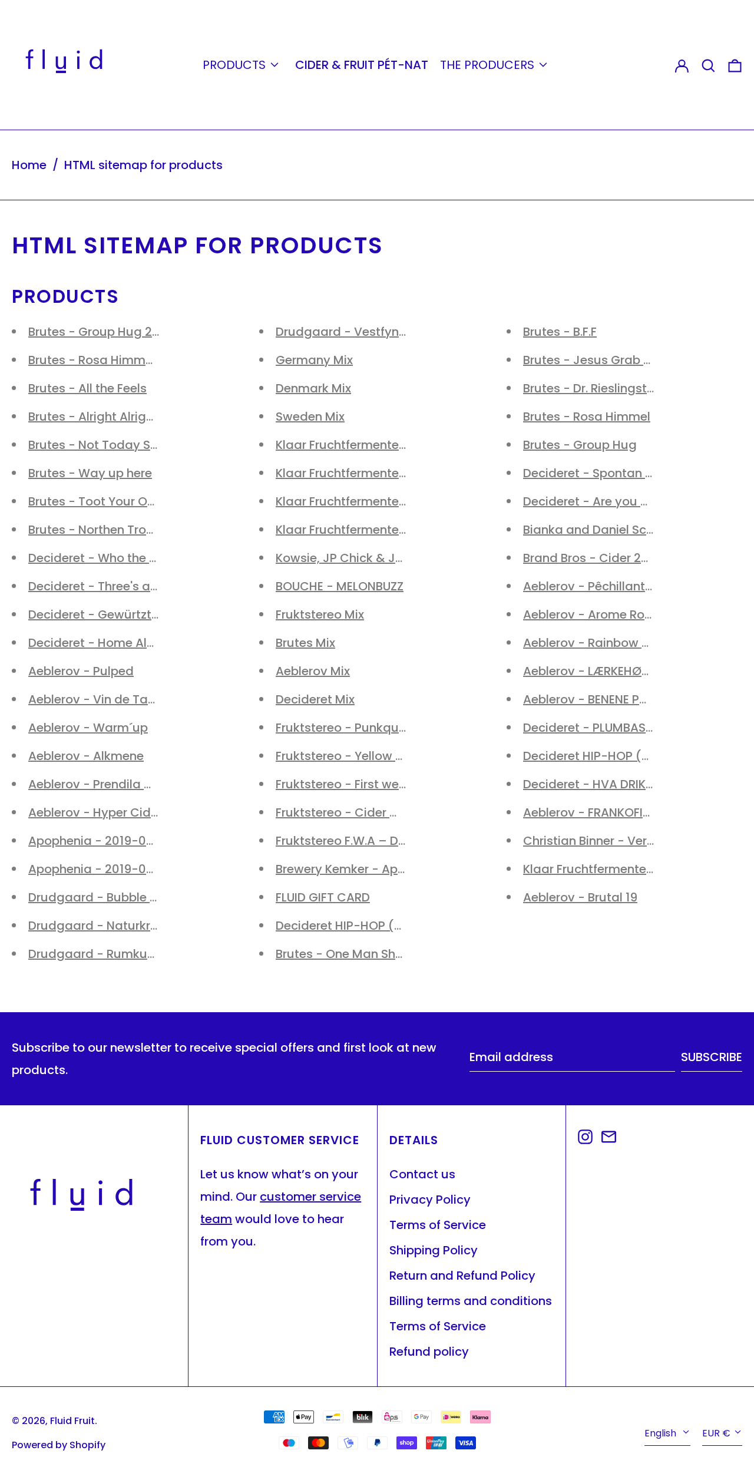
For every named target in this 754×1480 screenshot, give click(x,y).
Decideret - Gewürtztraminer (112, 614)
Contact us (422, 1174)
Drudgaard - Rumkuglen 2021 (114, 954)
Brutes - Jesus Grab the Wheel (612, 360)
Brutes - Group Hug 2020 (101, 331)
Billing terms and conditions (470, 1301)
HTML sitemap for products (143, 165)
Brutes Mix (305, 643)
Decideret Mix (315, 699)
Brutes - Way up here (90, 473)
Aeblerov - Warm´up (88, 727)
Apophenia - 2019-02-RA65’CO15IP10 (137, 869)
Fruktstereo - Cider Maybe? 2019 (371, 812)
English (661, 1433)
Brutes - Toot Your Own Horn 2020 (127, 501)
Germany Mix (314, 360)
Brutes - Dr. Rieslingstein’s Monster (623, 388)
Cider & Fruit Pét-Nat (361, 65)
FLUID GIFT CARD (323, 897)
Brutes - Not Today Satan (103, 445)
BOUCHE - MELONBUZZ (340, 586)
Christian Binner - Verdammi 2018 (621, 840)
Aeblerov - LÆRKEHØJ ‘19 (594, 671)
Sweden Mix (310, 416)
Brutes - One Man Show (344, 954)
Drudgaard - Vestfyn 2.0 (347, 331)
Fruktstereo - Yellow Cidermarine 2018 (387, 756)
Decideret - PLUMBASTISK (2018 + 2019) (637, 727)
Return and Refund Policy (462, 1275)
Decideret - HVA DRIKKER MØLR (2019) (632, 784)
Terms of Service (437, 1225)
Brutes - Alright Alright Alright (113, 416)
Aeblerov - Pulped (81, 671)
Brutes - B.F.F (560, 331)
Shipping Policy (433, 1250)
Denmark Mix (313, 388)
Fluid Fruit (72, 1421)
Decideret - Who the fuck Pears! (121, 558)
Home (29, 165)
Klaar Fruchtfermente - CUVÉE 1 (613, 869)
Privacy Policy (430, 1199)
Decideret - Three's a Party (106, 586)
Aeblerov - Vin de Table (97, 699)
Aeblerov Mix (313, 671)
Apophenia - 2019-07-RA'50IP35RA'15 (137, 840)
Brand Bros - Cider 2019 (591, 558)
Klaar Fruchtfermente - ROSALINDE (375, 501)
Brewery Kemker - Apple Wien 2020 (377, 869)
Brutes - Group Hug (580, 445)
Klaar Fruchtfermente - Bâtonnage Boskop (399, 473)
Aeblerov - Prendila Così (99, 784)
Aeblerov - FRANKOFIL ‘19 (594, 812)
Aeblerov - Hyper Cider (95, 812)
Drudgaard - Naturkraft (97, 925)
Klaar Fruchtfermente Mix (348, 445)
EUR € (716, 1433)
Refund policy (429, 1351)
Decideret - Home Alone (98, 643)
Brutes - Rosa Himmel (586, 416)
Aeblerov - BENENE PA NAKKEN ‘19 (618, 699)
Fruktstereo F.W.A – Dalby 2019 (365, 840)
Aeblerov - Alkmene (86, 756)
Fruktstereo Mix (320, 614)
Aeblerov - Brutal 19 (580, 897)
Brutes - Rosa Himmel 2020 (108, 360)
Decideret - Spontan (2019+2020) (622, 473)
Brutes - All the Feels (87, 388)
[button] (708, 65)
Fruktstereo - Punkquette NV (359, 727)
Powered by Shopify (58, 1445)
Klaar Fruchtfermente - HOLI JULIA (374, 529)
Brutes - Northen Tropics (99, 529)
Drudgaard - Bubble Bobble (109, 897)
